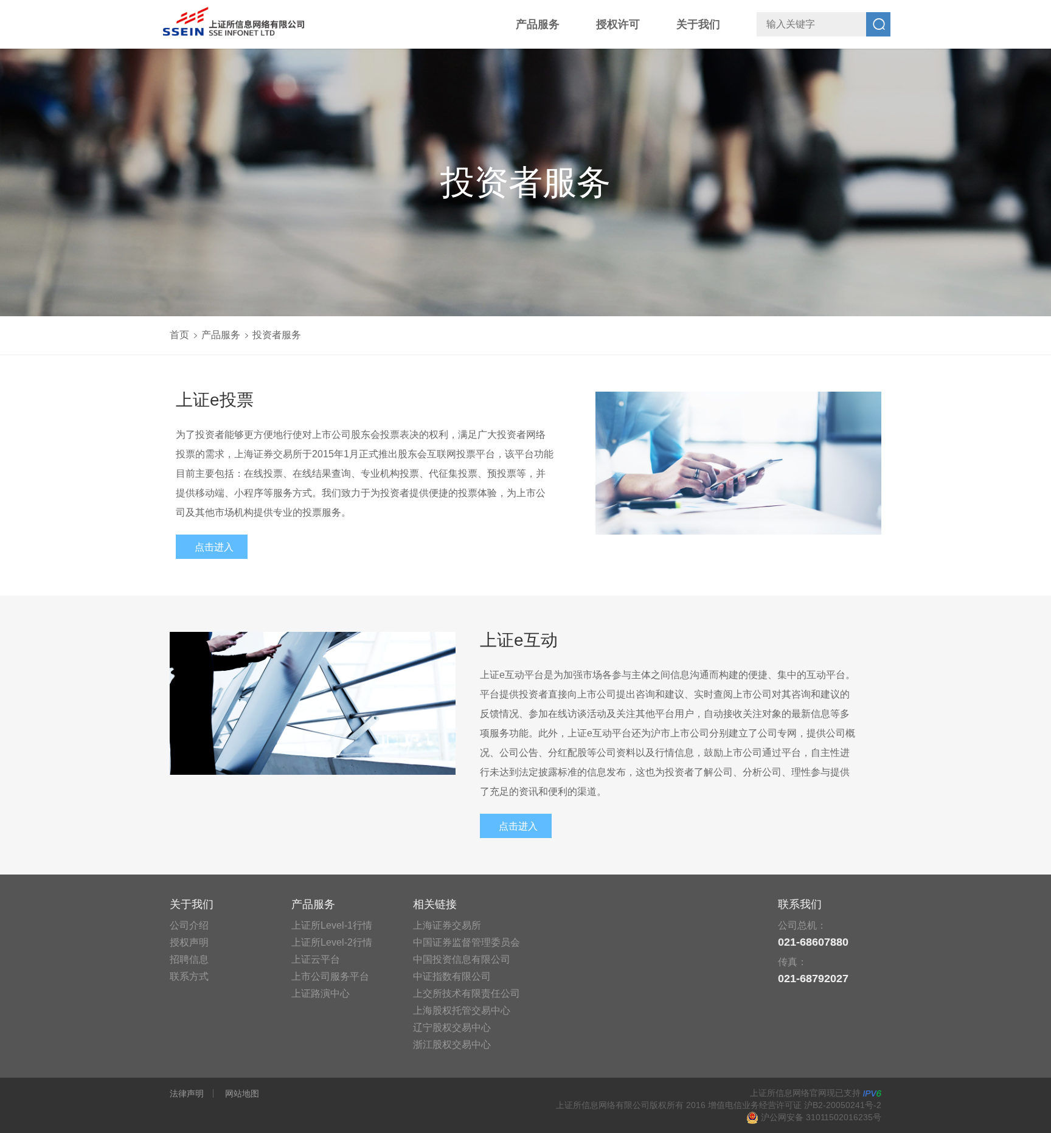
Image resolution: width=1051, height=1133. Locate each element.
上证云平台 (315, 959)
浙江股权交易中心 (452, 1044)
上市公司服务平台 (330, 976)
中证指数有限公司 (452, 976)
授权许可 (618, 24)
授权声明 (189, 942)
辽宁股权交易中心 (452, 1027)
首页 (179, 335)
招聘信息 (189, 959)
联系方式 (189, 976)
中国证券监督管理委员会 (466, 942)
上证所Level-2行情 (331, 942)
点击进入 (214, 547)
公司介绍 (189, 925)
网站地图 (242, 1093)
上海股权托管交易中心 (461, 1010)
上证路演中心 (320, 993)
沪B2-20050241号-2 (842, 1105)
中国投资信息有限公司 (461, 959)
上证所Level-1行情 (331, 925)
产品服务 (538, 24)
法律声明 (187, 1093)
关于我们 (698, 24)
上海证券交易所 (447, 925)
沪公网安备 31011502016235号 (819, 1117)
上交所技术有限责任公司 (466, 993)
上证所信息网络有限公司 (237, 21)
